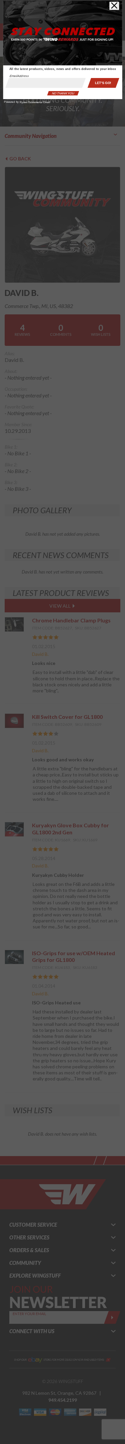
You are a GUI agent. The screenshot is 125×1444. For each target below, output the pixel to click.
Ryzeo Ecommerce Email (35, 102)
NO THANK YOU (63, 93)
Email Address (19, 76)
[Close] (114, 6)
